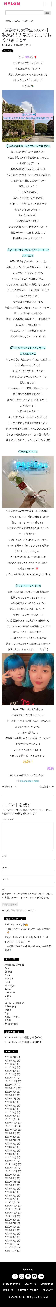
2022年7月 (10, 1223)
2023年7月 (10, 1181)
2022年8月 (10, 1219)
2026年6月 (10, 1060)
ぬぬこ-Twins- (12, 1016)
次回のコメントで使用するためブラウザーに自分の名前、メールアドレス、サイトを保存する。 (27, 895)
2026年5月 (10, 1064)
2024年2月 (10, 1157)
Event (7, 975)
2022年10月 (10, 1212)
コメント (7, 819)
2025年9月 (10, 1091)
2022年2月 (10, 1240)
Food (7, 982)
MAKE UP (9, 992)
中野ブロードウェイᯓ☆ (17, 941)
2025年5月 (10, 1105)
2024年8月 (10, 1136)
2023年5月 (10, 1188)
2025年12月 (10, 1081)
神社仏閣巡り (11, 1023)
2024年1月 (10, 1160)
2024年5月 (10, 1147)
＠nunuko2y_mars (29, 780)
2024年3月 (10, 1154)
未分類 (7, 1020)
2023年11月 (10, 1167)
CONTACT (48, 1290)
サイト (5, 878)
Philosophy (10, 1006)
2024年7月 (10, 1140)
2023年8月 (10, 1178)
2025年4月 (10, 1109)
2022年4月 (10, 1233)
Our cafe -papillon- (14, 1002)
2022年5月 (10, 1230)
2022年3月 (10, 1237)
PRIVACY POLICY (28, 1290)
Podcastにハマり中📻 (16, 924)
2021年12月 (10, 1247)
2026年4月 (10, 1067)
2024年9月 (10, 1133)
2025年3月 (10, 1112)
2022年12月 (10, 1205)
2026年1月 (10, 1077)
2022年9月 (10, 1216)
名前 (4, 855)
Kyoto (7, 989)
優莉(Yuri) (29, 20)
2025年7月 (10, 1098)
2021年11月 (10, 1250)
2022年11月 (10, 1209)
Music (7, 995)
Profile (7, 1009)
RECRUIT (8, 1290)
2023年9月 (10, 1174)
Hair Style (9, 985)
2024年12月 (10, 1122)
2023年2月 (10, 1199)
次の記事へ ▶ (46, 786)
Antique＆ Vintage (14, 964)
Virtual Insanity (12, 1037)
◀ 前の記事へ (9, 786)
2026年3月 (10, 1070)
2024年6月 (10, 1143)
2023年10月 (10, 1171)
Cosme (8, 971)
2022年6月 (10, 1226)
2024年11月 (10, 1126)
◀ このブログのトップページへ (18, 910)
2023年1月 (10, 1202)
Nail (6, 999)
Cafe (7, 968)
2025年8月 (10, 1095)
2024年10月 (10, 1129)
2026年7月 (10, 1057)
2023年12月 (10, 1164)
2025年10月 (10, 1088)
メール (5, 867)
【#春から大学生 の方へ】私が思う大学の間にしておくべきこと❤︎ (26, 35)
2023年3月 (10, 1195)
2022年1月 (10, 1244)
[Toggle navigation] (48, 4)
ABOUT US (30, 1284)
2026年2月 (10, 1074)
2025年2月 (10, 1115)
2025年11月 (10, 1084)
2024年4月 (10, 1150)
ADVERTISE (46, 1284)
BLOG (18, 20)
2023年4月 (10, 1192)
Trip (6, 1013)
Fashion (8, 978)
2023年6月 (10, 1185)
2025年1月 (10, 1119)
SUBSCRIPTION (11, 1284)
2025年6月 (10, 1102)
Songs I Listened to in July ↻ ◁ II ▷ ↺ (26, 937)
